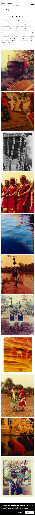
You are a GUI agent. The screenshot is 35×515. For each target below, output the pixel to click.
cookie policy (25, 508)
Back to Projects (6, 10)
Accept (29, 512)
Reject (20, 512)
